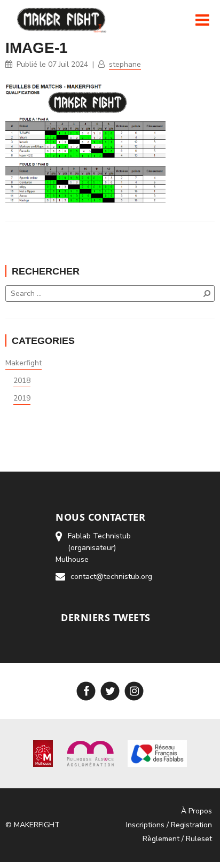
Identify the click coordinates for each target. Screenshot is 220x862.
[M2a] (90, 753)
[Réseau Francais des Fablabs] (157, 753)
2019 (21, 398)
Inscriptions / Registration (169, 825)
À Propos (196, 811)
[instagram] (134, 690)
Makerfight (23, 363)
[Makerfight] (65, 20)
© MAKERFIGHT (32, 825)
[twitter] (110, 690)
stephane (125, 64)
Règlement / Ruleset (177, 839)
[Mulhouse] (43, 753)
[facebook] (86, 690)
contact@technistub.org (111, 576)
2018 (21, 380)
